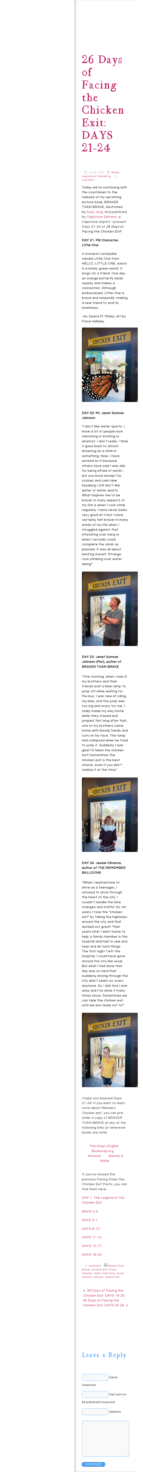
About (24, 12)
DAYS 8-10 (91, 1229)
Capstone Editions (102, 217)
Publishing (104, 176)
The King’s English (104, 1146)
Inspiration (89, 176)
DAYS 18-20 (92, 1254)
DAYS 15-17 (92, 1246)
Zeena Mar (112, 1277)
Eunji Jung (95, 212)
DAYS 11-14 (92, 1237)
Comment (88, 180)
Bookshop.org (103, 1151)
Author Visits (36, 68)
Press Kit (50, 45)
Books (56, 22)
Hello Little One (104, 1273)
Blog (36, 32)
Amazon (94, 1156)
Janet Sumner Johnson (33, 1451)
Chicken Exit (99, 1269)
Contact (13, 32)
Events (13, 56)
